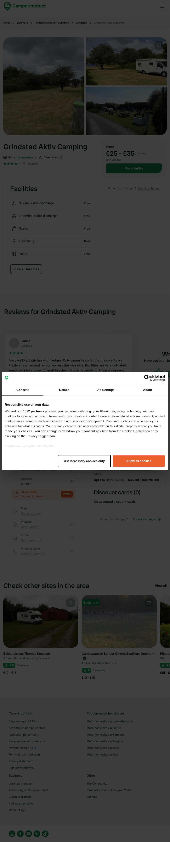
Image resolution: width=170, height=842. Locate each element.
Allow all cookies (138, 461)
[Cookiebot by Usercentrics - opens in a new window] (147, 378)
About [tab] (147, 390)
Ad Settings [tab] (105, 390)
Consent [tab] (22, 390)
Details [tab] (64, 390)
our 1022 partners (30, 411)
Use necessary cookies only (84, 461)
